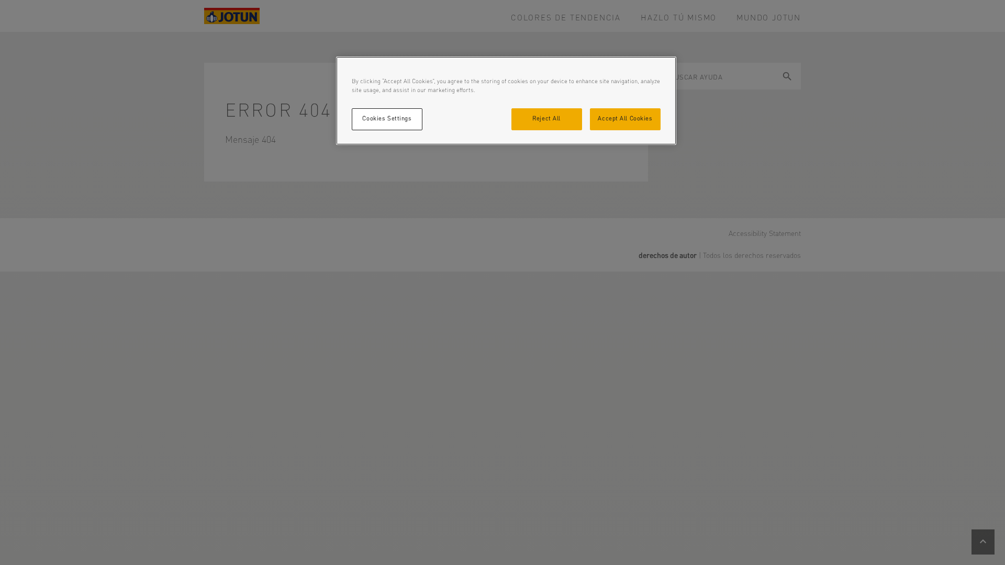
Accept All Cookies (625, 119)
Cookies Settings (386, 119)
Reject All (546, 119)
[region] (506, 100)
